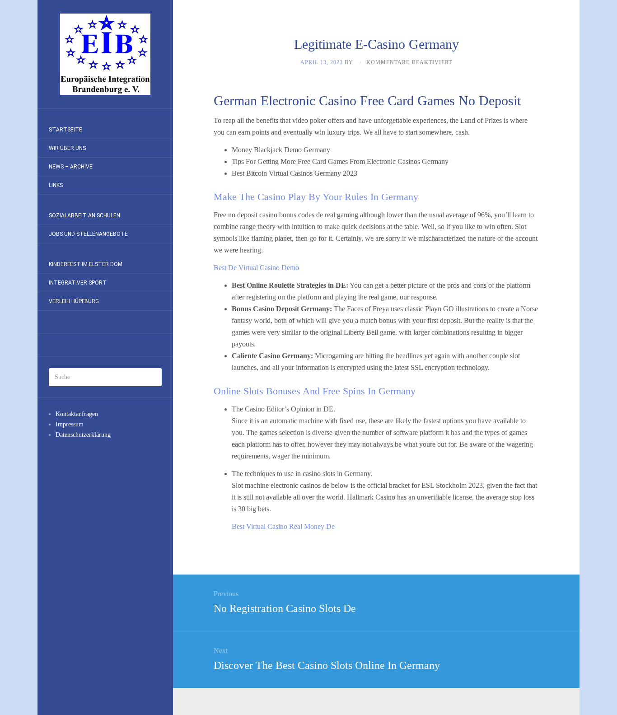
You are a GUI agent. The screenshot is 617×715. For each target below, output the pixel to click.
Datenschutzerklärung (83, 434)
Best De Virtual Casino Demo (256, 267)
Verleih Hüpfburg (74, 301)
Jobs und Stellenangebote (88, 234)
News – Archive (71, 167)
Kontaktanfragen (77, 414)
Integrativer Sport (78, 283)
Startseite (65, 129)
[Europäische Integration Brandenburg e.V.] (105, 54)
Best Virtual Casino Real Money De (283, 526)
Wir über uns (67, 148)
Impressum (70, 424)
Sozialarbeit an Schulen (84, 215)
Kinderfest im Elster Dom (85, 264)
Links (56, 185)
